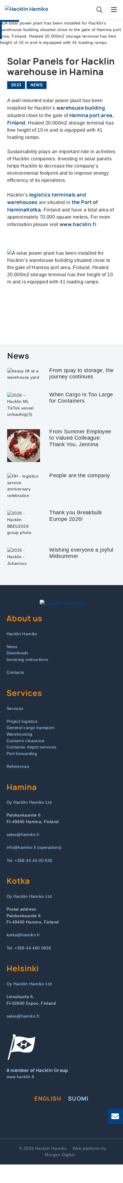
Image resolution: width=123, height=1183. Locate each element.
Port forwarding (22, 753)
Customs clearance (26, 740)
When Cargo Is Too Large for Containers (81, 398)
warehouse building (80, 108)
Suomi (78, 1098)
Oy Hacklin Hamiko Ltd (29, 802)
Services (15, 708)
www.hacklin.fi (78, 224)
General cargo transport (30, 727)
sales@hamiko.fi (23, 834)
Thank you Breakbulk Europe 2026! (75, 516)
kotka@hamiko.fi (23, 934)
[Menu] (114, 9)
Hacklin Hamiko (22, 633)
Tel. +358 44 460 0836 (29, 948)
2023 (16, 85)
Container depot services (31, 747)
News (36, 85)
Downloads (17, 652)
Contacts (15, 672)
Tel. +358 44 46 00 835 (30, 860)
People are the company (79, 475)
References (18, 766)
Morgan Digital (60, 1154)
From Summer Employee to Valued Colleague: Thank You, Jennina (80, 438)
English (47, 1098)
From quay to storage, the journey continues (81, 373)
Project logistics (22, 721)
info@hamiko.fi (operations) (34, 847)
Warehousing (20, 734)
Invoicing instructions (27, 659)
